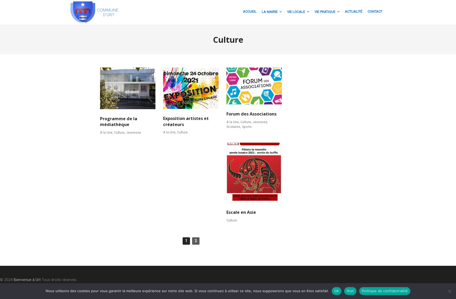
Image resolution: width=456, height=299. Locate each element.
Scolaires (233, 127)
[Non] (449, 291)
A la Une (106, 132)
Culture (119, 132)
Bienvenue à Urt (27, 280)
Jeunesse (133, 132)
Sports (247, 127)
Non (350, 291)
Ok (336, 291)
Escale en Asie (241, 212)
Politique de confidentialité (385, 291)
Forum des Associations (251, 114)
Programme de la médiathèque (118, 122)
